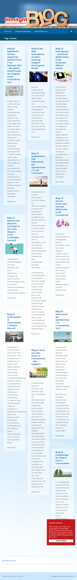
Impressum (20, 576)
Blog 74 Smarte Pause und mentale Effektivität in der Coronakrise (61, 206)
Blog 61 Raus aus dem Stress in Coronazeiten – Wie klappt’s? (38, 357)
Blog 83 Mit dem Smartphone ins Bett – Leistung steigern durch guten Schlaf (37, 58)
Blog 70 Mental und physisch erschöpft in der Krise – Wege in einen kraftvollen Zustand (13, 229)
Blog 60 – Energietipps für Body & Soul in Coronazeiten (62, 458)
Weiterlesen (11, 201)
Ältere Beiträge (10, 561)
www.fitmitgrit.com (40, 31)
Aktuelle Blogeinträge (23, 31)
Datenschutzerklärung (8, 576)
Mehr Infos (53, 537)
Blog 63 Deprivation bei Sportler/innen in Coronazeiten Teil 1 (62, 320)
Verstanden (61, 541)
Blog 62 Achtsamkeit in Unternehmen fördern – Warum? (14, 321)
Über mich (7, 31)
